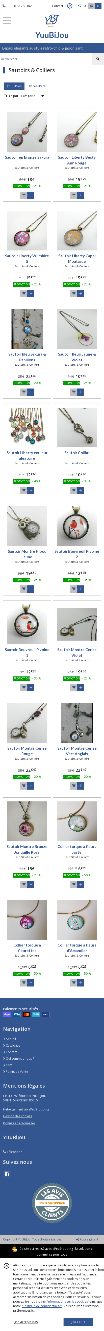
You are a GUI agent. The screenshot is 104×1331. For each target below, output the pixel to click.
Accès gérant (88, 1239)
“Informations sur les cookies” (67, 1301)
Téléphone (14, 1152)
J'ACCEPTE (78, 1322)
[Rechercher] (98, 59)
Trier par (11, 96)
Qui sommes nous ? (19, 1058)
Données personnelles (19, 1123)
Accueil (10, 1039)
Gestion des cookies (17, 1116)
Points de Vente (16, 1071)
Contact (57, 6)
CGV (8, 1065)
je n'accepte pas (26, 1322)
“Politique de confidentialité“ (42, 1306)
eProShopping (63, 1249)
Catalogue (12, 1045)
